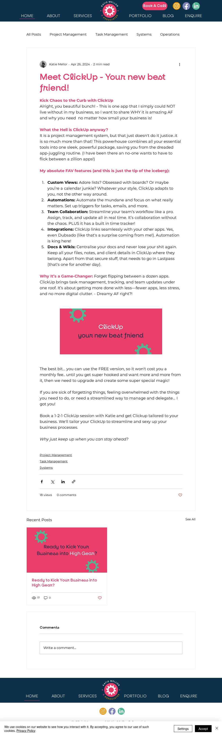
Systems (144, 34)
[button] (87, 696)
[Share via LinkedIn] (63, 482)
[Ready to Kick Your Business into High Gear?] (67, 550)
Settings (183, 728)
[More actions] (179, 64)
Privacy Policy (25, 730)
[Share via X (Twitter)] (52, 482)
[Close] (216, 729)
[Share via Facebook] (42, 482)
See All (190, 519)
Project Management (68, 34)
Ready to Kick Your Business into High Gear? (64, 583)
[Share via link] (74, 482)
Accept (203, 728)
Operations (170, 34)
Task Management (111, 34)
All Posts (33, 34)
